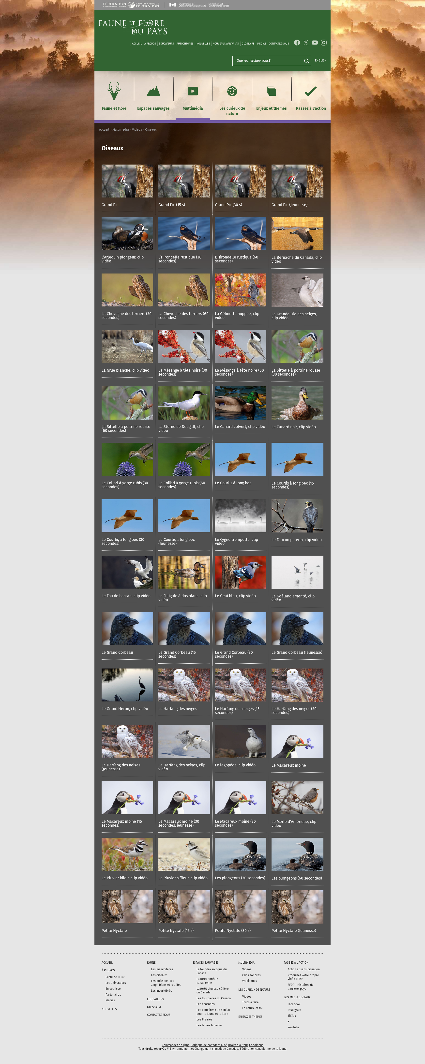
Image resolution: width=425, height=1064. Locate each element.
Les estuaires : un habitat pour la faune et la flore (213, 1012)
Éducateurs (166, 43)
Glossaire (248, 43)
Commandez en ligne (176, 1045)
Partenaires (113, 994)
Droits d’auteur (238, 1045)
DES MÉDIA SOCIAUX (297, 997)
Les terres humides (210, 1025)
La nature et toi (252, 1008)
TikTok (292, 1016)
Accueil (137, 43)
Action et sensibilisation (304, 969)
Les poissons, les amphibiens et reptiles (166, 983)
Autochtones (185, 43)
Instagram (294, 1010)
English (321, 60)
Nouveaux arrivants (226, 43)
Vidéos (137, 129)
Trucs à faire (250, 1002)
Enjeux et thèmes (271, 109)
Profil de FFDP (115, 977)
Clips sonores (251, 975)
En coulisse (113, 988)
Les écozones (206, 1004)
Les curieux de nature (232, 111)
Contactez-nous (279, 43)
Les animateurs (116, 983)
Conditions (256, 1045)
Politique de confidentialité (209, 1045)
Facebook (294, 1004)
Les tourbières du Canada (214, 998)
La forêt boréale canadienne (207, 981)
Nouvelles (203, 43)
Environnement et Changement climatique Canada (203, 1048)
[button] (127, 188)
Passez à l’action (311, 109)
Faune (151, 962)
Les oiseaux (159, 975)
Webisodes (249, 981)
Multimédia (193, 109)
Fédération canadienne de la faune (263, 1048)
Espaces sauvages (153, 109)
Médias (110, 1000)
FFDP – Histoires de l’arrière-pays (301, 986)
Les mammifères (162, 969)
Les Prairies (204, 1019)
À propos (150, 43)
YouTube (293, 1027)
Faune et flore (114, 109)
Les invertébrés (161, 990)
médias (261, 43)
